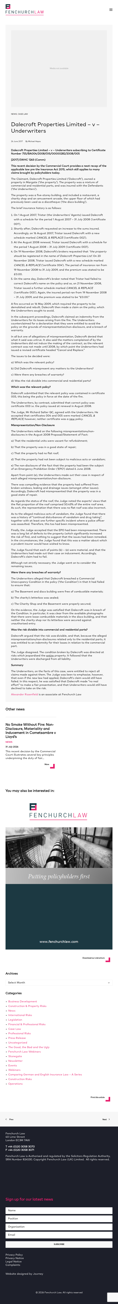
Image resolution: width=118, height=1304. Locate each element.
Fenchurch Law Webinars (24, 1052)
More (47, 764)
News (14, 114)
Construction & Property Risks (27, 1006)
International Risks (20, 1015)
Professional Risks (19, 1033)
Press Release (17, 1038)
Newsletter (15, 1061)
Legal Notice (14, 1261)
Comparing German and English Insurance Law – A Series (45, 1074)
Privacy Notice (15, 1258)
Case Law (23, 114)
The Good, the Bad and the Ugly (28, 1047)
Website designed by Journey (24, 1274)
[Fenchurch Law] (25, 9)
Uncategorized (17, 1042)
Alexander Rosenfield (24, 694)
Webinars (14, 1070)
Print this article (98, 1097)
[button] (111, 9)
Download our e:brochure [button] (94, 958)
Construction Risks (20, 1079)
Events (12, 1065)
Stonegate (15, 1056)
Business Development (22, 1001)
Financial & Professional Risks (26, 1024)
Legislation (15, 1020)
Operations (15, 1084)
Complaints (13, 1265)
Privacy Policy (14, 1255)
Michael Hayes (34, 141)
